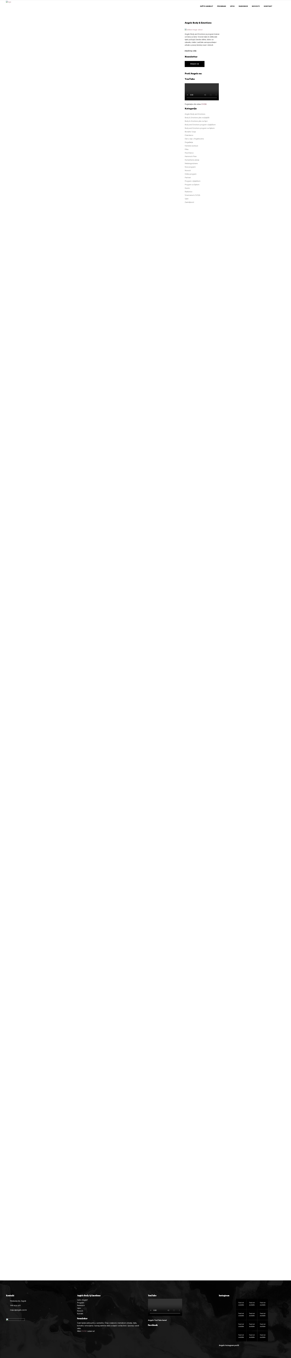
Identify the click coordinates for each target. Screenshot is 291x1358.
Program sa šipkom (192, 184)
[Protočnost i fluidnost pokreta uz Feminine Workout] (89, 709)
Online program (78, 549)
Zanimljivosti (77, 334)
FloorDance (189, 152)
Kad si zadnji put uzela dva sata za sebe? (88, 123)
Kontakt (80, 1313)
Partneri (188, 177)
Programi (80, 1302)
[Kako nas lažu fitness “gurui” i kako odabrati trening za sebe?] (89, 238)
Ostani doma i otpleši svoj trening (88, 1239)
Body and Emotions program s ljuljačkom (200, 124)
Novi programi (190, 167)
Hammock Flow (191, 156)
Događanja (189, 142)
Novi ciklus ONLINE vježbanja (86, 552)
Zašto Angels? (82, 1300)
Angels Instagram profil (229, 1345)
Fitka (186, 149)
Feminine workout (191, 145)
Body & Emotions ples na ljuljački (197, 117)
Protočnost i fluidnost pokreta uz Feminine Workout (88, 809)
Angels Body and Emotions (83, 119)
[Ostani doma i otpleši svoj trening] (89, 1141)
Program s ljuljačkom (192, 181)
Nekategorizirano (191, 163)
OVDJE (204, 104)
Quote (187, 188)
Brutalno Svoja (190, 131)
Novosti (98, 547)
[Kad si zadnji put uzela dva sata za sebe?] (89, 98)
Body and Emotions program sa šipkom (200, 128)
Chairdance (189, 135)
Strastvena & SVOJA (192, 195)
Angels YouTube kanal (157, 1320)
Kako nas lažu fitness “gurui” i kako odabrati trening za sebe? (88, 338)
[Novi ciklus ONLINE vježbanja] (89, 453)
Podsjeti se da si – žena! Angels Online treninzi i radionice (87, 591)
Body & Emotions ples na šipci (196, 121)
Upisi (83, 56)
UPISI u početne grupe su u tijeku (88, 59)
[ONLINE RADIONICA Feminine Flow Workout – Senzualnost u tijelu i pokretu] (89, 924)
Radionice (76, 1019)
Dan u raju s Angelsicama (194, 138)
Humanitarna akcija (192, 160)
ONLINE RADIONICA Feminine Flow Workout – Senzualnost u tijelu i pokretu (87, 1025)
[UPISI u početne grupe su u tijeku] (89, 34)
